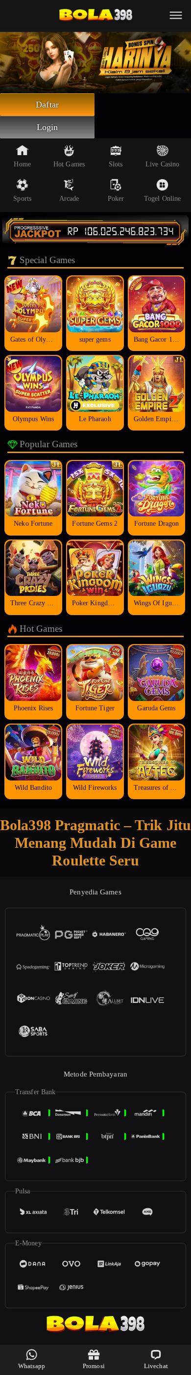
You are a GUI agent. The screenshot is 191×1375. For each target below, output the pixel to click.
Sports (22, 198)
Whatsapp (31, 1366)
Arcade (69, 198)
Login (47, 127)
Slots (116, 164)
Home (22, 164)
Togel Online (162, 198)
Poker (116, 198)
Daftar (47, 104)
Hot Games (69, 164)
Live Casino (162, 164)
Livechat (156, 1366)
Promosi (94, 1366)
